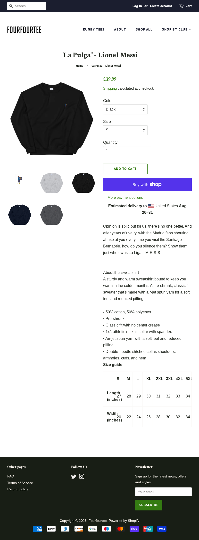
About (120, 29)
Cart (189, 6)
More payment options (125, 197)
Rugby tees (93, 29)
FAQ (10, 476)
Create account (161, 6)
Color (108, 101)
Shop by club (175, 29)
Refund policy (17, 489)
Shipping (110, 88)
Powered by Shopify (124, 521)
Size (107, 121)
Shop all (144, 29)
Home (79, 65)
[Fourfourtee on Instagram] (81, 477)
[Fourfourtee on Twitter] (73, 477)
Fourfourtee (98, 521)
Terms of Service (20, 483)
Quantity (110, 142)
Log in (137, 6)
